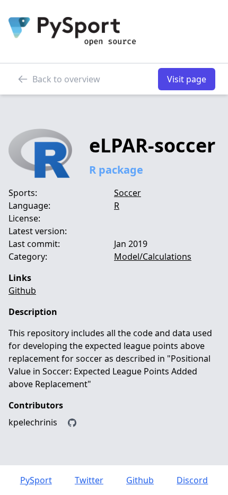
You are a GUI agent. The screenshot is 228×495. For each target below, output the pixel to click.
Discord (192, 480)
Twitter (89, 480)
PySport (36, 480)
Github (22, 290)
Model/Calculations (152, 256)
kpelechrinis (32, 422)
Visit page (186, 79)
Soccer (127, 193)
